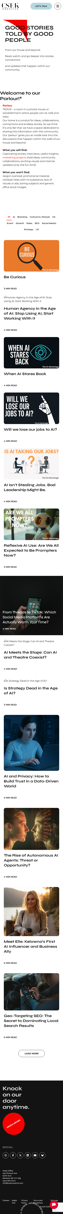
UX (37, 229)
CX (53, 217)
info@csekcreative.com (13, 1183)
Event (10, 223)
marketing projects (14, 157)
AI (14, 217)
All (9, 216)
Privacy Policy (24, 1201)
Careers (6, 1200)
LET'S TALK (41, 6)
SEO (37, 223)
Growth (20, 223)
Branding (22, 217)
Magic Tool (14, 1201)
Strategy (28, 229)
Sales (29, 223)
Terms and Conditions (38, 1201)
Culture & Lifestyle (40, 217)
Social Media (49, 223)
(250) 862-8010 (9, 1181)
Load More (32, 1053)
